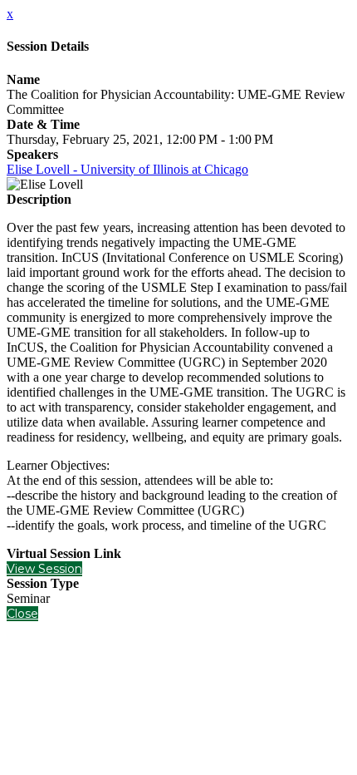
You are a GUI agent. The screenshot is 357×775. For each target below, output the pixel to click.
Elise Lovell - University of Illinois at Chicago (127, 169)
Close (22, 613)
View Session (44, 568)
